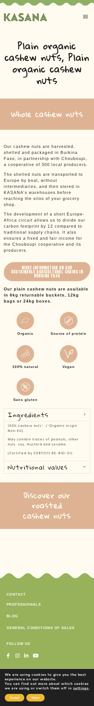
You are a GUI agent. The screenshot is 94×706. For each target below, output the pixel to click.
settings (81, 688)
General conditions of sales (41, 628)
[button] (85, 16)
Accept (14, 698)
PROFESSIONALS (24, 604)
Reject (35, 698)
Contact (16, 594)
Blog (12, 616)
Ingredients (28, 415)
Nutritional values (38, 467)
